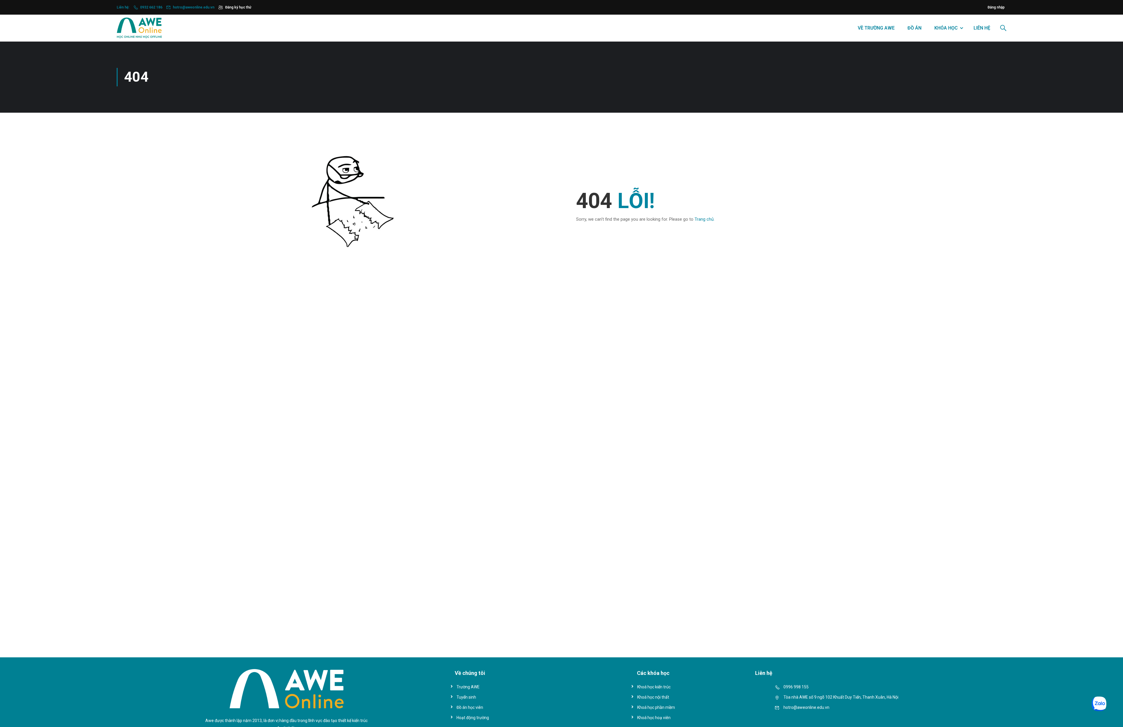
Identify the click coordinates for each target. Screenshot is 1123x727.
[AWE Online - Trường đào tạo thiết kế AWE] (139, 28)
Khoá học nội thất (653, 697)
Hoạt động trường (473, 717)
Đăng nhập (996, 7)
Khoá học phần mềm (656, 707)
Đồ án (914, 28)
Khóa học (946, 28)
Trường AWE (468, 687)
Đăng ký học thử (238, 7)
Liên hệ (982, 28)
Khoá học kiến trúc (654, 687)
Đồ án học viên (470, 707)
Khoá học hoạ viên (654, 717)
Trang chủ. (704, 219)
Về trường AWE (876, 28)
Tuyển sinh (466, 697)
